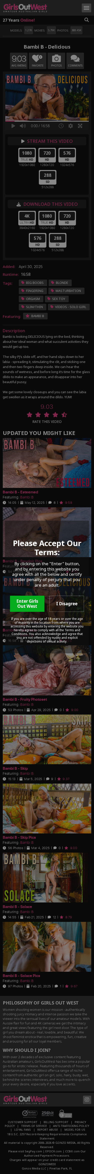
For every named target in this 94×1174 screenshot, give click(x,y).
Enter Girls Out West (27, 603)
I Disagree (66, 604)
